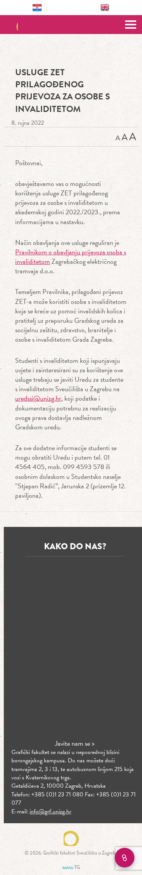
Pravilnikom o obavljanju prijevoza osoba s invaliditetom (70, 256)
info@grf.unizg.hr (50, 811)
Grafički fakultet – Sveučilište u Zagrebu (71, 24)
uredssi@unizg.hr (38, 398)
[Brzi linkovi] (124, 857)
